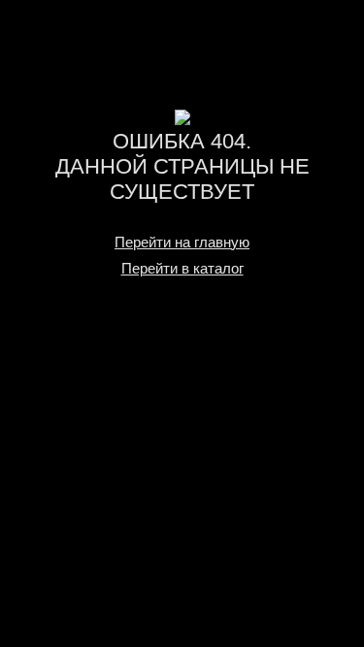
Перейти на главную (182, 242)
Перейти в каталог (182, 268)
